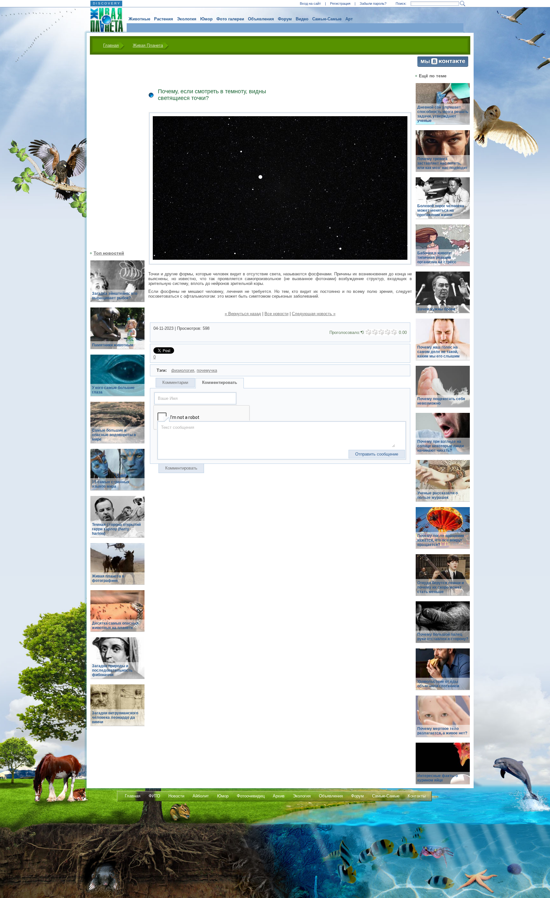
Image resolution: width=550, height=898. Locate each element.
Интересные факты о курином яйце (437, 778)
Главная (111, 45)
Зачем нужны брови (436, 309)
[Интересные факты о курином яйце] (443, 767)
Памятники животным (112, 345)
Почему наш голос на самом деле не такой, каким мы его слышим (438, 351)
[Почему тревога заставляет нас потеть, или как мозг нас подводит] (443, 154)
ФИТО (154, 796)
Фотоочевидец (250, 796)
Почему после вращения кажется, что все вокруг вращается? (440, 540)
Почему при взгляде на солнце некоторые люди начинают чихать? (440, 446)
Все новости (276, 313)
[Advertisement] (113, 151)
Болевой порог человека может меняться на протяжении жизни (440, 210)
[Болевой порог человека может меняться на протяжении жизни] (443, 201)
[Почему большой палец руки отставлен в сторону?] (443, 625)
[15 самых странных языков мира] (117, 473)
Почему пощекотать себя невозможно (441, 401)
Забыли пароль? (373, 3)
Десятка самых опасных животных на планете (115, 625)
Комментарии (175, 382)
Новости (176, 796)
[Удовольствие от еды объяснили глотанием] (443, 672)
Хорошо (387, 332)
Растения (163, 19)
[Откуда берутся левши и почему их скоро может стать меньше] (443, 578)
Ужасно (368, 332)
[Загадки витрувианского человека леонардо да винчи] (117, 708)
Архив (279, 796)
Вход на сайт (310, 3)
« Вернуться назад (243, 313)
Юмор (206, 19)
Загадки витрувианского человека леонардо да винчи (115, 717)
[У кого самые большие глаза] (117, 379)
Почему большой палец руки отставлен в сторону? (442, 636)
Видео (302, 19)
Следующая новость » (313, 313)
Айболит (201, 796)
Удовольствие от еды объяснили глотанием (438, 683)
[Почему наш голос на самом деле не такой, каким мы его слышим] (443, 343)
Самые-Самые (327, 19)
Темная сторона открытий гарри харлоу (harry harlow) (116, 529)
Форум (285, 19)
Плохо (375, 332)
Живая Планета (148, 45)
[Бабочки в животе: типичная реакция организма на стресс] (443, 248)
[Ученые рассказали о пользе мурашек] (443, 484)
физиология (182, 370)
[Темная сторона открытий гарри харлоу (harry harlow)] (117, 520)
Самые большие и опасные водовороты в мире (114, 435)
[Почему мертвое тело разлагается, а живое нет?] (443, 720)
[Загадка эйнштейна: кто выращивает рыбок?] (117, 284)
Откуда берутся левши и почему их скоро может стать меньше (440, 587)
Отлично (394, 332)
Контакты (417, 796)
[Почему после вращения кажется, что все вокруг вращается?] (443, 531)
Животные (139, 19)
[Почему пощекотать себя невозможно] (443, 390)
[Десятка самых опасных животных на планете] (117, 614)
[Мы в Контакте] (442, 65)
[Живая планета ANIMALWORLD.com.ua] (104, 20)
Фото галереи (230, 19)
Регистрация (340, 3)
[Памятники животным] (117, 332)
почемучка (207, 370)
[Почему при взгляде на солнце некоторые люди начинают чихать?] (443, 437)
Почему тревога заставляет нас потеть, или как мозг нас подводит (442, 163)
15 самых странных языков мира (111, 484)
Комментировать (219, 382)
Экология (186, 19)
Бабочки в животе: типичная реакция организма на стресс (436, 257)
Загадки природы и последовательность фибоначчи (112, 670)
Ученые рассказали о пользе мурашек (437, 495)
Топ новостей (109, 253)
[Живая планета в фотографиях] (117, 567)
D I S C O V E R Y (106, 3)
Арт (349, 19)
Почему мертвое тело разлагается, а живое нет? (442, 730)
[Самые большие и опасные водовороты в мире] (117, 426)
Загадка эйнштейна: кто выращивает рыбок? (114, 295)
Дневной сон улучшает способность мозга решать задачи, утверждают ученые (442, 114)
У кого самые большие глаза (113, 389)
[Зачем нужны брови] (443, 296)
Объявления (261, 19)
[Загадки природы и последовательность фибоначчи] (117, 661)
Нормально (381, 332)
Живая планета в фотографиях (108, 578)
